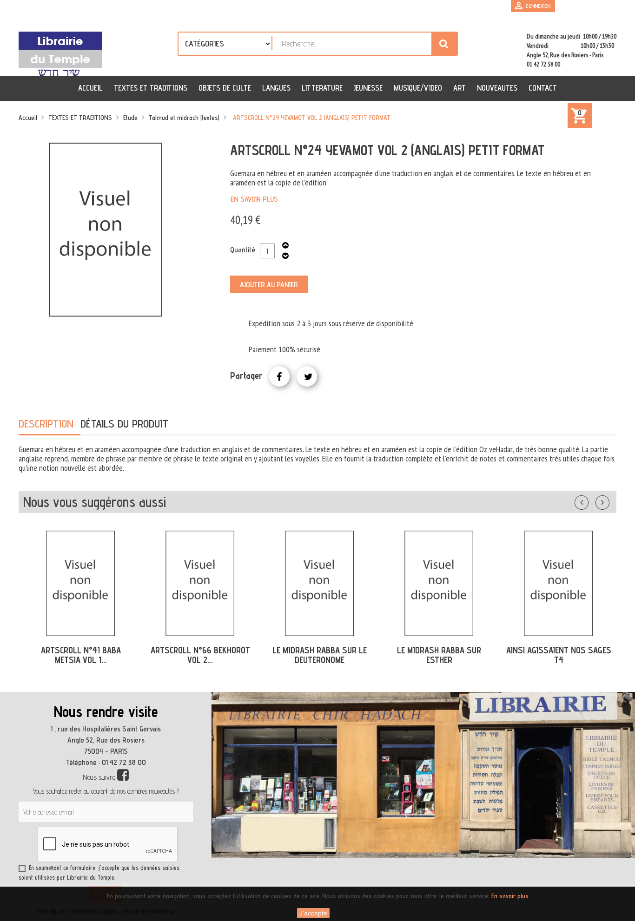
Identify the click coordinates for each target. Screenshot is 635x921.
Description (46, 423)
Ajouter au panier (269, 284)
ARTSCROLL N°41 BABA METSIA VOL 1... (81, 655)
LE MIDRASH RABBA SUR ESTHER (439, 655)
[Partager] (279, 376)
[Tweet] (307, 376)
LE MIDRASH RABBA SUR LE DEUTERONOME (319, 655)
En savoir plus (254, 199)
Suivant (608, 500)
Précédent (591, 500)
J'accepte (313, 913)
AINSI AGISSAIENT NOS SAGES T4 (558, 655)
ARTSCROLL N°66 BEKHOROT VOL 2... (200, 655)
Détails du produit (124, 423)
